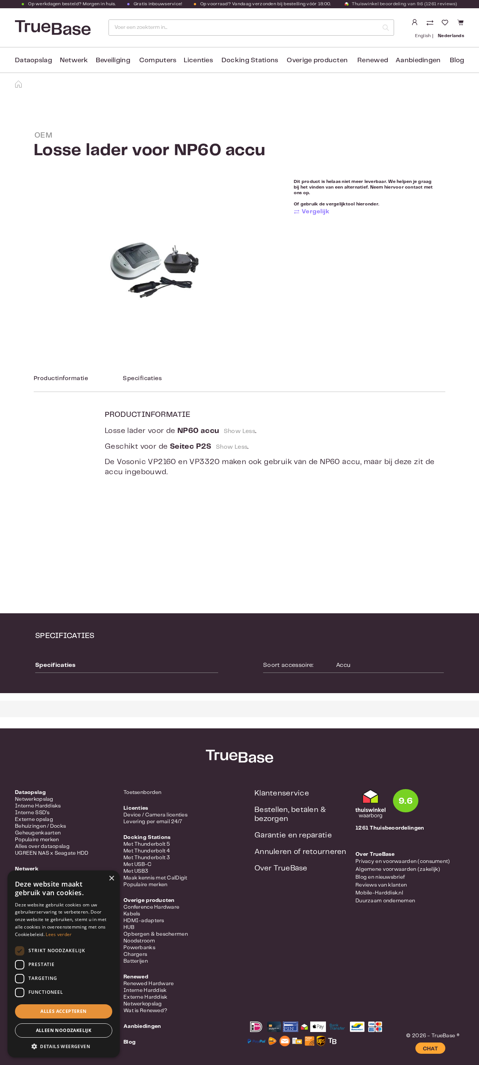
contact (414, 187)
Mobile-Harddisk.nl (379, 893)
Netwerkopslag (34, 799)
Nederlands (451, 36)
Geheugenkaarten (38, 833)
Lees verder (58, 934)
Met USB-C (137, 864)
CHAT (430, 1049)
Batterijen (135, 961)
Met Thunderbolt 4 (146, 851)
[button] (63, 1046)
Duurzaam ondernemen (385, 900)
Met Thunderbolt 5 (146, 844)
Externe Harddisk (145, 997)
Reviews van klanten (381, 885)
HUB (128, 927)
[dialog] (63, 964)
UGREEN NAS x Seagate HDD (52, 853)
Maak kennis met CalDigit (155, 878)
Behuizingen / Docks (40, 826)
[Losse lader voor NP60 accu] (154, 270)
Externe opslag (34, 819)
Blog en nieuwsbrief (380, 877)
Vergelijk (315, 211)
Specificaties (142, 378)
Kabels (131, 914)
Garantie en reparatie (293, 835)
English (423, 36)
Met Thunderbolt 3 (146, 857)
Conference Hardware (151, 907)
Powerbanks (139, 947)
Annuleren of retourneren (300, 851)
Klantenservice (281, 793)
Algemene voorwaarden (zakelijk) (398, 869)
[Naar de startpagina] (52, 27)
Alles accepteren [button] (63, 1011)
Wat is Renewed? (145, 1010)
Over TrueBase (281, 868)
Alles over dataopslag (42, 846)
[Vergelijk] (431, 23)
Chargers (135, 954)
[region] (154, 270)
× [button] (111, 878)
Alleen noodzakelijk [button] (64, 1030)
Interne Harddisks (38, 806)
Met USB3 (135, 871)
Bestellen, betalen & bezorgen (290, 814)
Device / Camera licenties (155, 815)
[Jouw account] (414, 22)
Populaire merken (37, 839)
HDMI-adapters (143, 920)
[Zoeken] (386, 27)
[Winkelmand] (459, 23)
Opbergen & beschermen (155, 934)
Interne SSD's (32, 812)
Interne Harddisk (145, 990)
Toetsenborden (142, 792)
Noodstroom (139, 941)
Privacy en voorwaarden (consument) (403, 861)
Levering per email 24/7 (152, 821)
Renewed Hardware (148, 983)
